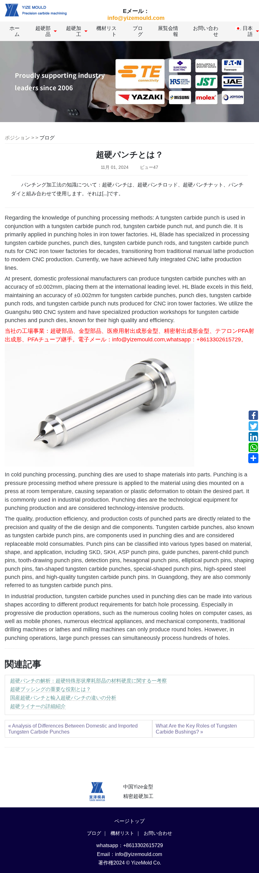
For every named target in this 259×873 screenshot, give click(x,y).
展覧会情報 (168, 31)
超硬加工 (73, 31)
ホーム (14, 31)
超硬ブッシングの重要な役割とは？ (50, 689)
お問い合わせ (205, 31)
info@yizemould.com (136, 18)
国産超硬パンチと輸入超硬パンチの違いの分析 (63, 697)
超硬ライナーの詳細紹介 (38, 706)
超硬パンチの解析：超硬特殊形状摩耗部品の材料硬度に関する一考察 (88, 680)
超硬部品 (43, 31)
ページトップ (129, 821)
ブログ (138, 31)
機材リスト (106, 31)
